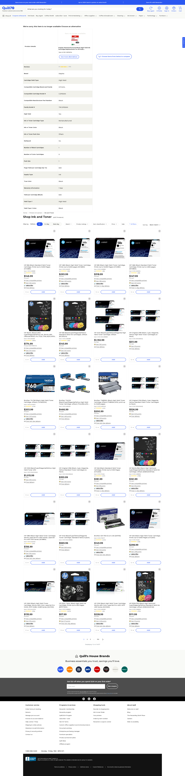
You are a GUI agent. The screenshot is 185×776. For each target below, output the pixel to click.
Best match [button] (154, 225)
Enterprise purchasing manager (69, 731)
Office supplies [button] (89, 15)
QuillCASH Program (65, 715)
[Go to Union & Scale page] (115, 669)
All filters (133, 224)
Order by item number (100, 718)
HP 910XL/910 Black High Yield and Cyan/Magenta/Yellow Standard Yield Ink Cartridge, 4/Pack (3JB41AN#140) (144, 605)
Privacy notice (72, 767)
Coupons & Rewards (19, 15)
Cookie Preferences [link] (98, 767)
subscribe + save (61, 15)
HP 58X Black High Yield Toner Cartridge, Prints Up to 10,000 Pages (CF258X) (109, 266)
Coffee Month (49, 15)
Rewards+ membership (66, 709)
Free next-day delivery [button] (33, 421)
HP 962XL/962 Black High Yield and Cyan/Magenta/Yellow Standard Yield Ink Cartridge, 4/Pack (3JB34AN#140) (144, 470)
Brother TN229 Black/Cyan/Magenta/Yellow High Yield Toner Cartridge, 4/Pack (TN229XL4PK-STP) (74, 402)
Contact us (28, 734)
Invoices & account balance (34, 718)
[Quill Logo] (8, 8)
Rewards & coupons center (102, 722)
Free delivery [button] (30, 288)
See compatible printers (34, 280)
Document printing (65, 728)
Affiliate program (64, 744)
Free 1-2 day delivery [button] (102, 286)
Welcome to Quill (132, 709)
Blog (128, 712)
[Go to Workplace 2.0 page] (124, 669)
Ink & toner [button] (131, 15)
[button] (139, 9)
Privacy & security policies (33, 731)
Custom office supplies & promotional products (74, 725)
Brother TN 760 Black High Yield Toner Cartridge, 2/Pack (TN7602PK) (38, 401)
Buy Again (39, 15)
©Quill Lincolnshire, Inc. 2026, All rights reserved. (50, 760)
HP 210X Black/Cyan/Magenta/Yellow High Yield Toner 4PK (40, 469)
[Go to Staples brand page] (97, 669)
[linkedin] (89, 698)
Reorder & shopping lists (101, 709)
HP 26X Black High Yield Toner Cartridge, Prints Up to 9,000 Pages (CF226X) (144, 536)
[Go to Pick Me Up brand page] (78, 669)
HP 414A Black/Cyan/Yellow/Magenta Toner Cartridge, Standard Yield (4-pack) (74, 536)
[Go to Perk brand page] (87, 669)
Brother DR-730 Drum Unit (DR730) (107, 536)
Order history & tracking (33, 709)
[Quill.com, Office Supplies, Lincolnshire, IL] (30, 759)
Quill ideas (62, 741)
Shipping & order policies (33, 725)
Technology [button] (151, 15)
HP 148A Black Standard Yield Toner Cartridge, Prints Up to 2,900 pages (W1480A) (142, 267)
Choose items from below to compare (115, 56)
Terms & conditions (59, 767)
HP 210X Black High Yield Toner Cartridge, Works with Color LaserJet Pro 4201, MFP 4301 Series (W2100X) (110, 605)
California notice (84, 767)
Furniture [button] (162, 15)
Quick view (39, 257)
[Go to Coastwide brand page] (69, 669)
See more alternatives (69, 57)
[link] (54, 231)
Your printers (97, 715)
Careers (129, 718)
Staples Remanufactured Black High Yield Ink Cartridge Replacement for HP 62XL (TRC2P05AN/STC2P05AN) (74, 49)
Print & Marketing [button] (74, 15)
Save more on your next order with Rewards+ (30, 2)
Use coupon (112, 686)
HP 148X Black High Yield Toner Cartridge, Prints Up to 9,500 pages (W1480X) (75, 266)
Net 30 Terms (63, 722)
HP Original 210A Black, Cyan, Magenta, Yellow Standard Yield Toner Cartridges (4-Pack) (144, 402)
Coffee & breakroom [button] (106, 15)
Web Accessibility (133, 722)
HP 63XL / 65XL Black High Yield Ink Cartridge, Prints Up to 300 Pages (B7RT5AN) (72, 605)
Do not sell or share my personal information (119, 767)
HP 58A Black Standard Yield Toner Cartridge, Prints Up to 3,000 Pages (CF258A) (37, 267)
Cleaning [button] (120, 15)
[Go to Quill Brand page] (60, 669)
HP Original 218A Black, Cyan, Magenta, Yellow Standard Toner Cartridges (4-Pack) (73, 470)
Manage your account (32, 715)
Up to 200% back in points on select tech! (92, 2)
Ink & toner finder (99, 712)
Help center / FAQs (31, 722)
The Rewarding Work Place (136, 715)
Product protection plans (67, 737)
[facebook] (94, 698)
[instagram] (83, 698)
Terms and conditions (83, 691)
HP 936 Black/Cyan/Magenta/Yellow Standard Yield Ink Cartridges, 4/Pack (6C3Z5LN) (73, 334)
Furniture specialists (65, 734)
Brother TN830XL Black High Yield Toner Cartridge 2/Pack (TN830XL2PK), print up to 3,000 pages (109, 402)
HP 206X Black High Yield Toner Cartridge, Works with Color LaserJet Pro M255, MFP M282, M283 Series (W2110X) (39, 605)
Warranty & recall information (34, 728)
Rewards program (65, 712)
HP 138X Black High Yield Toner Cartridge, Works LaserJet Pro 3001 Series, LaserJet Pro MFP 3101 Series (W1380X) (40, 537)
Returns (28, 712)
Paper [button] (141, 15)
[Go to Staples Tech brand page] (106, 669)
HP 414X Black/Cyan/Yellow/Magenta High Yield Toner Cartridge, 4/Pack (110, 333)
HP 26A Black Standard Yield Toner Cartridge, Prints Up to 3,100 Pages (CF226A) (107, 470)
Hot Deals (31, 15)
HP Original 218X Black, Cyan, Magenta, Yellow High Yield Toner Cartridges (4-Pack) (144, 334)
